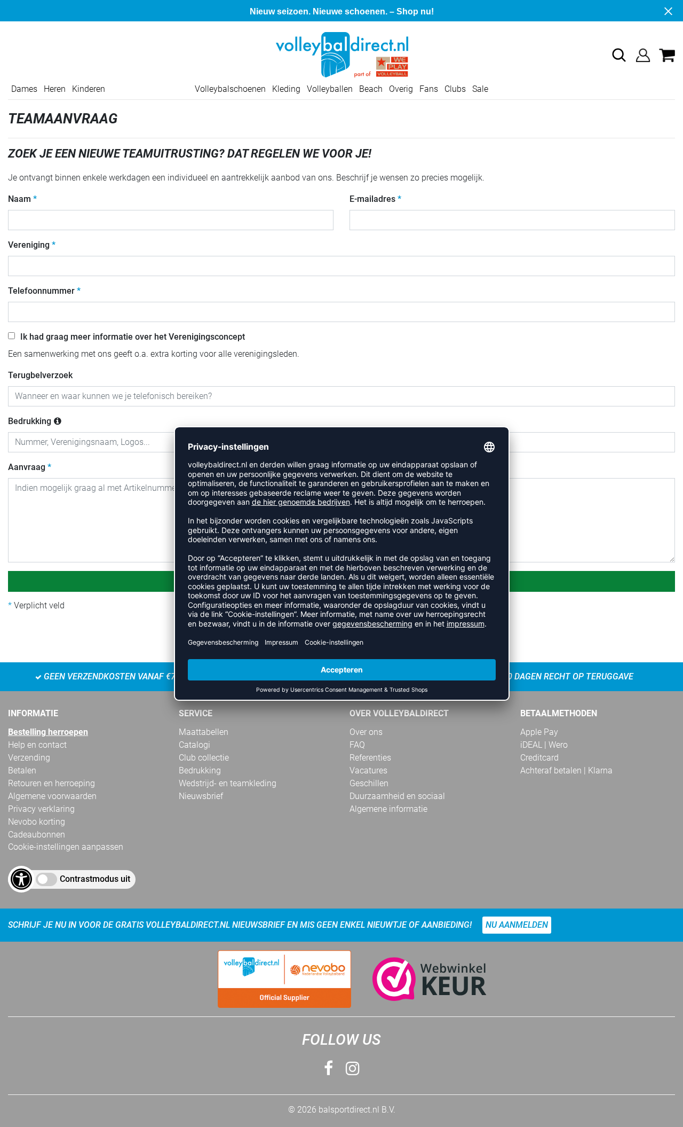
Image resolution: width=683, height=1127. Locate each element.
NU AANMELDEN (517, 925)
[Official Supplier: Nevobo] (284, 979)
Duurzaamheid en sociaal (397, 796)
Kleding (286, 89)
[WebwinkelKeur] (419, 978)
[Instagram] (353, 1068)
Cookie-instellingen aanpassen (65, 847)
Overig (401, 89)
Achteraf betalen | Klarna (566, 770)
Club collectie (204, 758)
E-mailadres (372, 199)
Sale (480, 89)
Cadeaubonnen (36, 834)
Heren (55, 89)
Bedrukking (29, 421)
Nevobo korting (36, 822)
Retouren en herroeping (51, 783)
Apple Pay (539, 732)
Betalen (22, 770)
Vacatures (368, 770)
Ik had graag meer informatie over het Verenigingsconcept (132, 337)
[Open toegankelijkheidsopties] (21, 879)
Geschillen (369, 783)
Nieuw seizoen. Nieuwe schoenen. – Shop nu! (342, 11)
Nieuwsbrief (201, 796)
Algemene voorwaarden (52, 796)
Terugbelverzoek (40, 375)
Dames (24, 89)
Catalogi (194, 745)
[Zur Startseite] (341, 54)
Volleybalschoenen (230, 89)
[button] (619, 55)
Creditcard (539, 758)
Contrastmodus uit (95, 879)
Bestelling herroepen (48, 732)
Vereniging (29, 245)
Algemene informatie (388, 809)
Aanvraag (26, 467)
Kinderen (88, 89)
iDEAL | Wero (544, 745)
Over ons (366, 732)
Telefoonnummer (41, 291)
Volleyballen (330, 89)
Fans (428, 89)
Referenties (370, 758)
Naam (19, 199)
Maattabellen (203, 732)
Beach (371, 89)
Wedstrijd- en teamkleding (227, 783)
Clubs (455, 89)
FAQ (357, 745)
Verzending (29, 758)
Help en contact (37, 745)
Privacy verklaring (41, 809)
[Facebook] (328, 1068)
